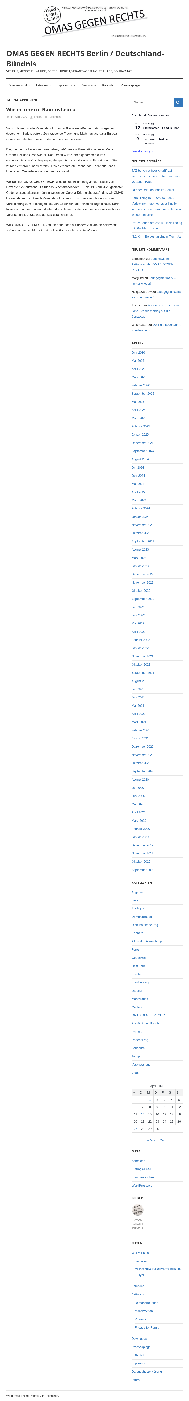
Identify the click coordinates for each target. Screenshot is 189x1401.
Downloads (88, 85)
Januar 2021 (140, 738)
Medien (137, 1007)
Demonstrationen (146, 1303)
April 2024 (138, 492)
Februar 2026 (141, 385)
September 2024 (143, 451)
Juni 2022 (138, 615)
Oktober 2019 (141, 861)
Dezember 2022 (142, 574)
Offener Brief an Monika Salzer (153, 190)
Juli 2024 (138, 467)
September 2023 (143, 541)
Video (135, 1073)
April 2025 (138, 410)
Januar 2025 (140, 434)
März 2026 (139, 377)
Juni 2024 (138, 475)
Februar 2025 (141, 426)
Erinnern (137, 933)
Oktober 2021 (141, 664)
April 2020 (138, 812)
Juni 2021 (138, 697)
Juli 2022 (138, 607)
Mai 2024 (138, 484)
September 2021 (143, 672)
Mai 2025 (138, 402)
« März (152, 1140)
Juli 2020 (138, 787)
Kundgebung (140, 982)
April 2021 (138, 714)
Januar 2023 (140, 566)
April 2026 (138, 369)
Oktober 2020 (141, 763)
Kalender (108, 85)
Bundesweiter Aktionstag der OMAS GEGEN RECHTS (152, 264)
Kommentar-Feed (143, 1177)
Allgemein (55, 116)
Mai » (163, 1140)
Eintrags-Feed (141, 1169)
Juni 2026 (138, 352)
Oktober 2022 (141, 590)
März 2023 (139, 558)
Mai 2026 (138, 360)
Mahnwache (140, 999)
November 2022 (142, 582)
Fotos (135, 949)
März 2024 (139, 500)
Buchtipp (138, 908)
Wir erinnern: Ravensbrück (40, 109)
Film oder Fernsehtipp (147, 941)
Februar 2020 (141, 829)
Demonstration (142, 917)
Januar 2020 (140, 837)
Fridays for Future (147, 1327)
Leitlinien (141, 1261)
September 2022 (143, 599)
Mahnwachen (144, 1311)
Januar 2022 (140, 648)
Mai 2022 (138, 623)
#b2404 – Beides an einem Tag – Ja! (156, 236)
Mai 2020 (138, 804)
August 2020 (140, 779)
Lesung (137, 990)
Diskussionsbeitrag (145, 925)
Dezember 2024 (142, 443)
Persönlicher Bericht (146, 1023)
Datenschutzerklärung (147, 1371)
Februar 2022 (141, 640)
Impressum (64, 85)
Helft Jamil (139, 966)
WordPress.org (142, 1185)
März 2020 (139, 820)
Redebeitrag (140, 1040)
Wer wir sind (18, 85)
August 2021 (140, 681)
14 (142, 1114)
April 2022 (138, 632)
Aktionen (42, 85)
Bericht (136, 900)
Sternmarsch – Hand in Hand (161, 128)
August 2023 (140, 549)
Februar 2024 (141, 508)
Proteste (140, 1319)
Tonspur (137, 1056)
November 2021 (142, 656)
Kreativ (136, 974)
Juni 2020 (138, 796)
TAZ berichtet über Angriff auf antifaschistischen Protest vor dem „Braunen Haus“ (156, 176)
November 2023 (142, 525)
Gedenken (139, 957)
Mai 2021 (138, 705)
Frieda (38, 116)
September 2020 (143, 771)
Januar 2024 (140, 517)
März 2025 (139, 418)
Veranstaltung (141, 1064)
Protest (137, 1032)
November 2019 (142, 853)
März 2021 (139, 722)
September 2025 (143, 393)
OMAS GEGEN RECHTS (149, 1015)
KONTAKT (139, 1355)
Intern (136, 1380)
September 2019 (143, 870)
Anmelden (138, 1161)
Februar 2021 (141, 730)
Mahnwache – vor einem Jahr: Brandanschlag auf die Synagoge (156, 311)
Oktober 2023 (141, 533)
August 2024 (140, 459)
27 (135, 1129)
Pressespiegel (130, 85)
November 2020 (142, 755)
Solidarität (138, 1048)
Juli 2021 (138, 689)
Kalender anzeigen (143, 151)
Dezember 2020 (142, 746)
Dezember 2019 (142, 845)
